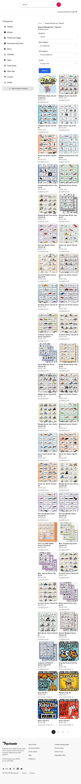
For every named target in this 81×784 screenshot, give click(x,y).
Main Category (43, 42)
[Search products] (59, 4)
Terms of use (59, 751)
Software (10, 55)
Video (9, 60)
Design (9, 82)
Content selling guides (62, 744)
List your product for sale (66, 12)
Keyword (42, 33)
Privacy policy (59, 748)
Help (30, 755)
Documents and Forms (15, 43)
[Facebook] (10, 769)
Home (40, 23)
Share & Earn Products (20, 88)
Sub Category (43, 51)
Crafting (10, 27)
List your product (33, 748)
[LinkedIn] (18, 769)
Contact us (31, 759)
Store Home (32, 744)
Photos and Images (14, 38)
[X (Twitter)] (14, 769)
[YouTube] (22, 769)
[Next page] (68, 732)
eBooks (10, 32)
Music (9, 49)
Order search (32, 751)
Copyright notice (60, 755)
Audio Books (11, 66)
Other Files (11, 71)
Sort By (41, 60)
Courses (10, 77)
